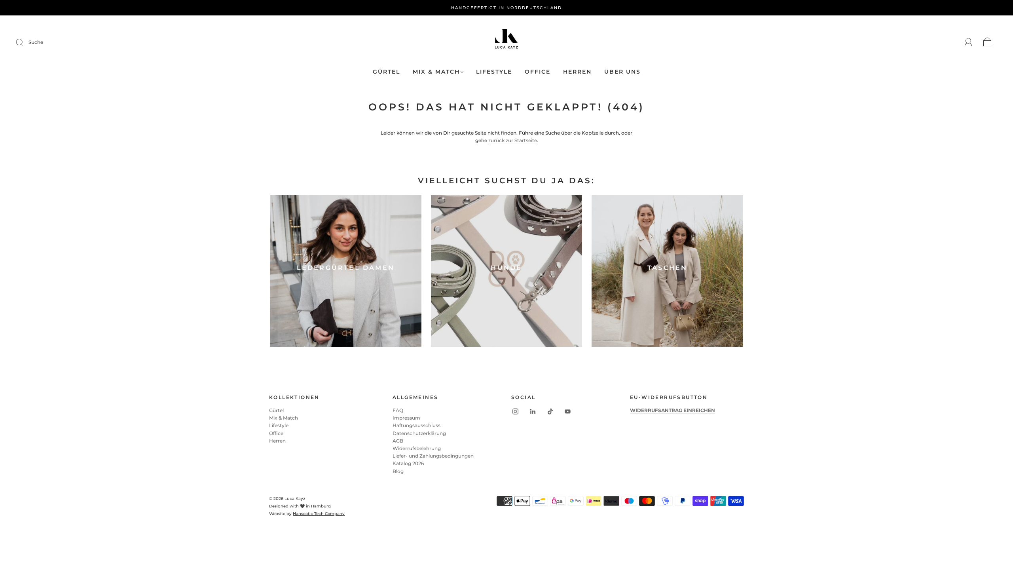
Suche (35, 42)
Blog (398, 471)
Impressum (406, 418)
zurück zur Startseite (512, 140)
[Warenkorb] (987, 42)
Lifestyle (494, 71)
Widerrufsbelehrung (417, 448)
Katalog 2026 (408, 463)
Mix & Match (436, 71)
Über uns (622, 71)
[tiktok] (550, 411)
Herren (577, 71)
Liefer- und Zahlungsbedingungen (433, 456)
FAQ (398, 410)
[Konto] (968, 42)
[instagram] (515, 411)
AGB (398, 441)
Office (537, 71)
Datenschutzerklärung (419, 433)
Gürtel (386, 71)
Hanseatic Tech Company (319, 513)
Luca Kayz (295, 498)
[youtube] (567, 411)
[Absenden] (24, 42)
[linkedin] (532, 411)
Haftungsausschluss (416, 425)
